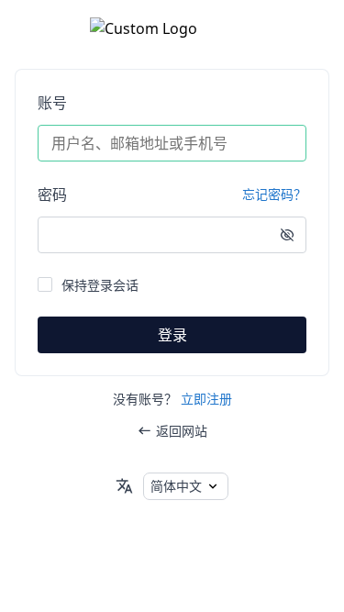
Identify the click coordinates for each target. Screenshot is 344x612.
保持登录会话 (100, 285)
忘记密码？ (274, 194)
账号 (52, 103)
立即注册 (206, 398)
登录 (172, 335)
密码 (52, 194)
